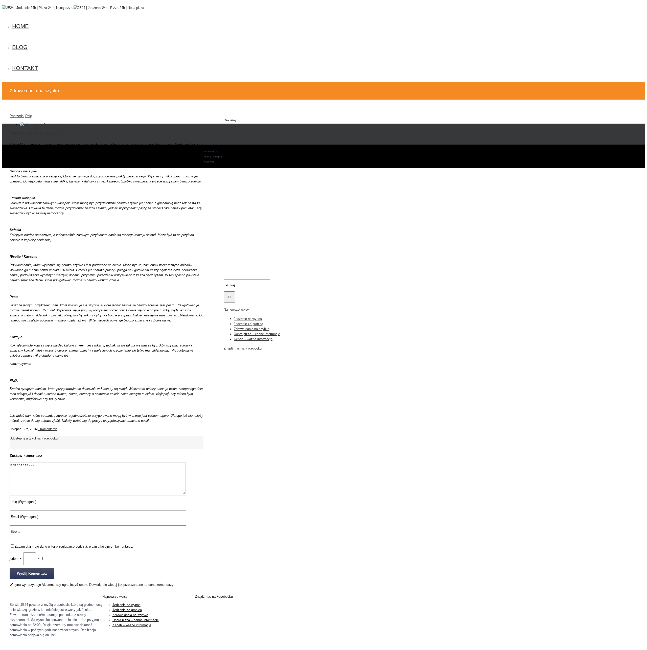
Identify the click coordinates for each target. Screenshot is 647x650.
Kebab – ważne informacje (253, 339)
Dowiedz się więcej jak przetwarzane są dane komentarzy (131, 585)
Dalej (29, 116)
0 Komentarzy (47, 429)
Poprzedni (17, 116)
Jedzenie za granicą (248, 324)
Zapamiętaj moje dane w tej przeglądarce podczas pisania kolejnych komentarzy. (74, 546)
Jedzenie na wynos (248, 319)
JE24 (218, 161)
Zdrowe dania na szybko (251, 329)
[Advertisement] (256, 203)
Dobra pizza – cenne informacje (257, 334)
